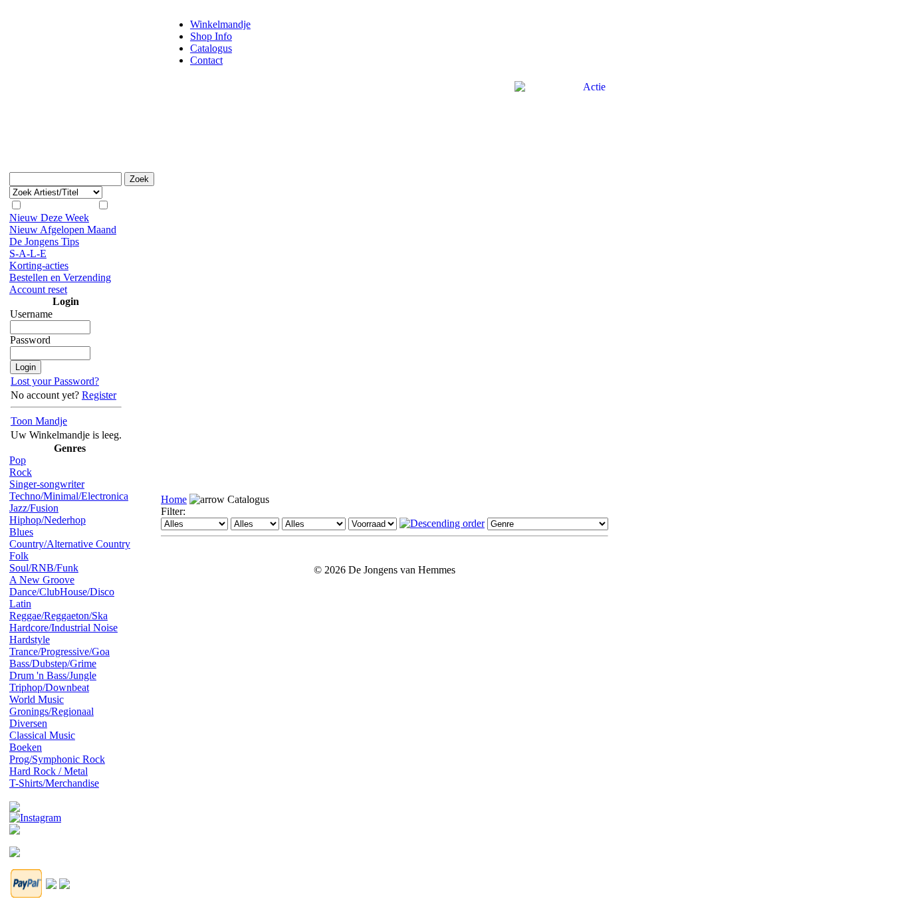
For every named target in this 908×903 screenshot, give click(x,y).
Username (31, 314)
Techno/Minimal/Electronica (68, 496)
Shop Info (211, 36)
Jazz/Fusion (33, 508)
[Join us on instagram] (35, 814)
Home (174, 499)
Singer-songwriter (46, 484)
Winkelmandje (220, 24)
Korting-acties (38, 265)
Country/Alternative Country (69, 544)
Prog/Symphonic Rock (57, 759)
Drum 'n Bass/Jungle (52, 675)
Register (99, 395)
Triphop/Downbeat (49, 687)
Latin (20, 603)
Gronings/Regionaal (51, 711)
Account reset (38, 289)
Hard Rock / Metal (48, 771)
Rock (20, 472)
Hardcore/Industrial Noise (63, 627)
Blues (21, 532)
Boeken (25, 747)
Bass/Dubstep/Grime (52, 663)
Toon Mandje (39, 421)
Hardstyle (29, 639)
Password (30, 340)
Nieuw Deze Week (49, 217)
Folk (19, 555)
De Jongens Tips (44, 241)
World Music (36, 699)
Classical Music (42, 735)
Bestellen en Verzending (60, 277)
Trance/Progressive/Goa (59, 651)
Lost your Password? (55, 381)
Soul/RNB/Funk (43, 567)
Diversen (28, 723)
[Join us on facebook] (14, 803)
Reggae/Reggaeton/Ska (58, 615)
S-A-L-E (28, 253)
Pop (17, 460)
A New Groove (41, 579)
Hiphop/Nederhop (47, 520)
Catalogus (211, 48)
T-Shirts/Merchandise (54, 783)
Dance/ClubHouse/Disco (61, 591)
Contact (206, 60)
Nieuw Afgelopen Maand (62, 229)
